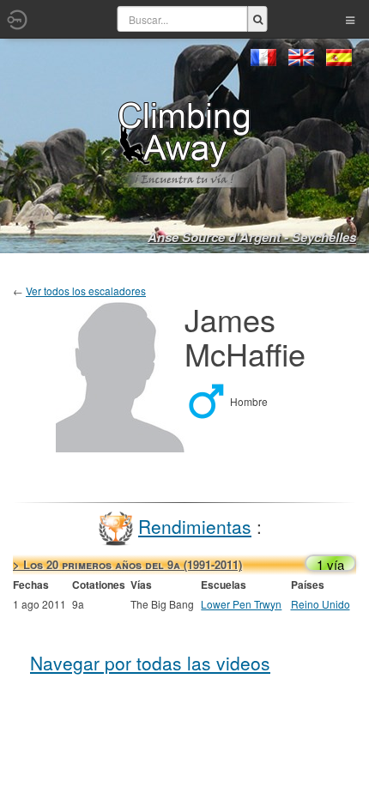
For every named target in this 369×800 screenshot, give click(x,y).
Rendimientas (194, 526)
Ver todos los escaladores (86, 290)
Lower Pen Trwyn (241, 604)
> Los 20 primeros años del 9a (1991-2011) (127, 564)
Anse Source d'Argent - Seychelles (252, 236)
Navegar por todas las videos (150, 663)
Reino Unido (320, 604)
